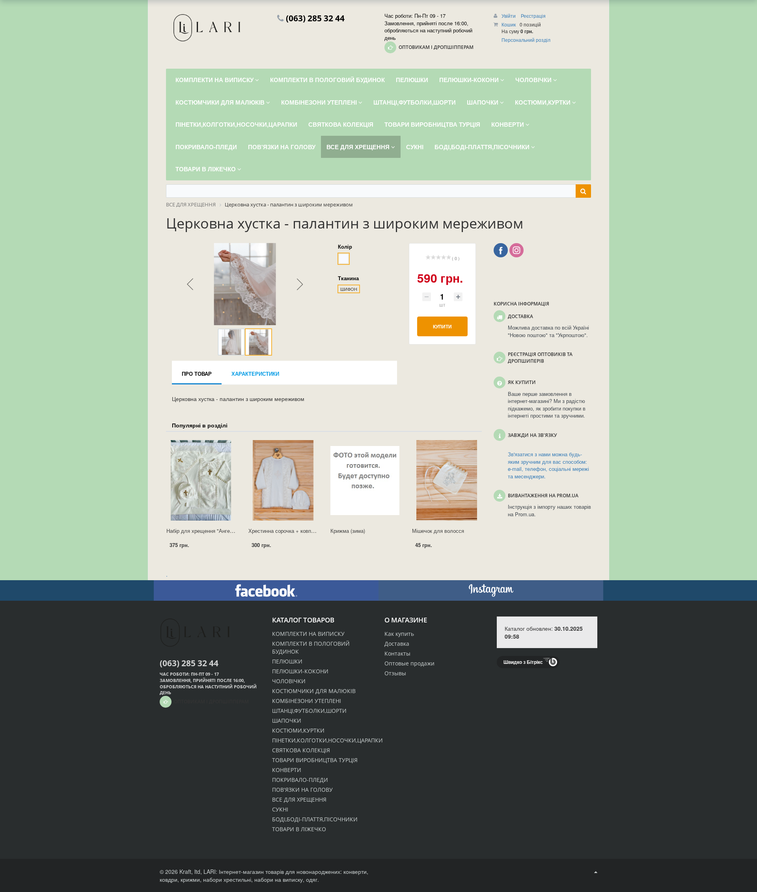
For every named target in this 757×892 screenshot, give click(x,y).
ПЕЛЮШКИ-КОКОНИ (300, 671)
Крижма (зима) (347, 530)
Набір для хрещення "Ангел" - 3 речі (210, 530)
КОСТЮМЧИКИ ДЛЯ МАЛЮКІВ (314, 691)
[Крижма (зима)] (365, 480)
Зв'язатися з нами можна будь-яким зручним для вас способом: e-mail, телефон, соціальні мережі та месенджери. (548, 465)
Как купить (399, 633)
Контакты (397, 653)
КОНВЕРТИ (286, 770)
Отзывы (395, 673)
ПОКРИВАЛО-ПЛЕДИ (300, 779)
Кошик (509, 24)
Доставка (396, 643)
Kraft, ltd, (190, 871)
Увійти (509, 15)
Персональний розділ (526, 39)
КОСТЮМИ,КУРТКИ (298, 730)
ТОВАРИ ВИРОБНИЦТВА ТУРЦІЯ (315, 760)
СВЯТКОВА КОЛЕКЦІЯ (301, 750)
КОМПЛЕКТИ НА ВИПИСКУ (308, 633)
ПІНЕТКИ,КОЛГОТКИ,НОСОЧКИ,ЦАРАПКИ (327, 740)
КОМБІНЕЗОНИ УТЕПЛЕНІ (306, 701)
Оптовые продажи (409, 663)
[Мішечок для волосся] (446, 480)
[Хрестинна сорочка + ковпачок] (283, 480)
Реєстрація (533, 15)
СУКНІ (280, 809)
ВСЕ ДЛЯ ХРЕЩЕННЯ (299, 799)
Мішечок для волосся (438, 530)
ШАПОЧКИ (286, 720)
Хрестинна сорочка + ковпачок (285, 530)
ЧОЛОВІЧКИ (289, 681)
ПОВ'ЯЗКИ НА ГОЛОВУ (302, 789)
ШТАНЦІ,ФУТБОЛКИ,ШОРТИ (309, 710)
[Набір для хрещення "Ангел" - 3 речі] (201, 480)
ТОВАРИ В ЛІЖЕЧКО (299, 829)
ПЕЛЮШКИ (287, 661)
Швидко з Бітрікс (523, 661)
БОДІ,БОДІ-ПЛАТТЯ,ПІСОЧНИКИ (315, 819)
